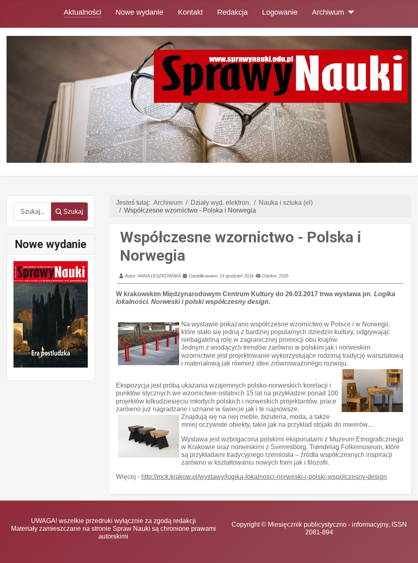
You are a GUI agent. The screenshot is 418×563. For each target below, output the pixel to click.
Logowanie (280, 12)
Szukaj (73, 211)
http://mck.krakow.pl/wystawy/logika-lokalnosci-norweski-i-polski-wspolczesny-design (264, 476)
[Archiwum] (349, 12)
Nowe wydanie (139, 12)
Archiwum (328, 12)
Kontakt (190, 12)
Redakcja (232, 12)
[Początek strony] (403, 548)
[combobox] (32, 211)
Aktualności (82, 12)
